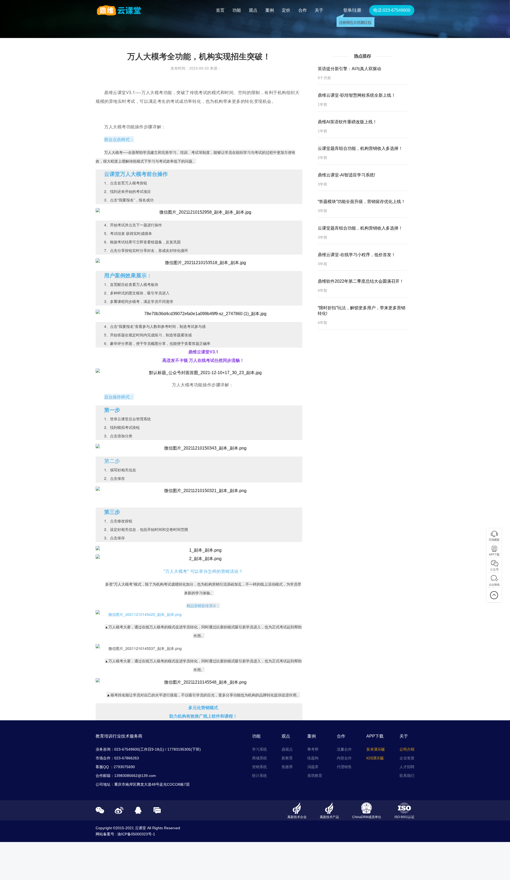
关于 (319, 10)
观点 (253, 10)
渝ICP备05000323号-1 (136, 834)
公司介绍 (407, 749)
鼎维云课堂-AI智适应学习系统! (346, 175)
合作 (302, 10)
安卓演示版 (375, 749)
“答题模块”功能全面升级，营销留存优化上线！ (361, 201)
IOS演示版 (375, 758)
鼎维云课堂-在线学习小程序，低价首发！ (357, 254)
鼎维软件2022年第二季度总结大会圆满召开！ (361, 281)
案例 (269, 10)
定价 (286, 10)
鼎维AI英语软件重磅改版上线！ (347, 122)
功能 (236, 10)
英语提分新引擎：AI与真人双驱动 (349, 68)
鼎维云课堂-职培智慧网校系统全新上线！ (357, 95)
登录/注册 (352, 10)
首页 (220, 10)
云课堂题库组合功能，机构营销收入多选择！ (360, 148)
